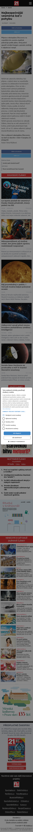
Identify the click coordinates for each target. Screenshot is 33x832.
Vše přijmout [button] (17, 433)
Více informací (7, 409)
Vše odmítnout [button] (17, 437)
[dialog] (16, 416)
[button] (17, 411)
